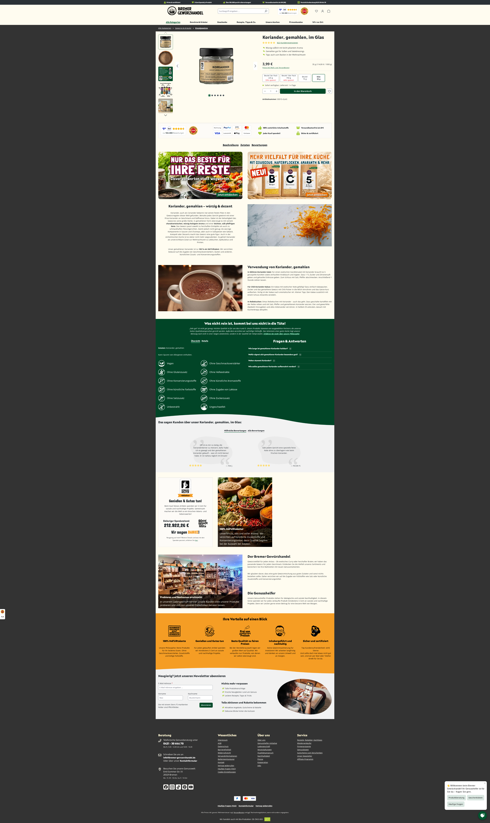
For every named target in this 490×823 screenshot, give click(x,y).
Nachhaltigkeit (264, 756)
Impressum (223, 740)
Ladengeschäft (264, 746)
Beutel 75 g (305, 77)
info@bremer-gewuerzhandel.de (179, 757)
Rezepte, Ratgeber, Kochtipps (309, 740)
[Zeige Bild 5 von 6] (220, 95)
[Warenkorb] (329, 11)
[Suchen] (266, 11)
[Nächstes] (255, 66)
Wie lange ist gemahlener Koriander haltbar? (268, 348)
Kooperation (263, 762)
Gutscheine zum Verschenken (310, 753)
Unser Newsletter (304, 756)
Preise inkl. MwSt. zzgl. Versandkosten (275, 68)
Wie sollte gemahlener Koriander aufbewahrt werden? (272, 366)
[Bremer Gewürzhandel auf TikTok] (178, 787)
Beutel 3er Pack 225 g (270, 77)
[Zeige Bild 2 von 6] (212, 95)
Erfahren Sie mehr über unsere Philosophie (281, 334)
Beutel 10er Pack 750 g (289, 77)
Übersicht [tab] (195, 341)
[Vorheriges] (177, 66)
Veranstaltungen (265, 749)
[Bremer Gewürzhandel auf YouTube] (190, 787)
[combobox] (240, 11)
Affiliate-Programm (305, 759)
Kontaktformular (188, 761)
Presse (260, 759)
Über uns (261, 740)
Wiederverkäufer (304, 743)
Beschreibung (231, 144)
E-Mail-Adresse (165, 683)
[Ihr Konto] (323, 11)
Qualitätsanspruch (265, 753)
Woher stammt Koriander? (259, 360)
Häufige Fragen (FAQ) (227, 769)
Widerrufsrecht (224, 753)
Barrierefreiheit (224, 749)
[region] (208, 74)
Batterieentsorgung (226, 759)
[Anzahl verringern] (264, 91)
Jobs (259, 765)
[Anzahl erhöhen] (276, 91)
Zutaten (245, 144)
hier (196, 540)
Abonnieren (206, 705)
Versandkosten (239, 812)
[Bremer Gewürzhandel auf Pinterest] (184, 787)
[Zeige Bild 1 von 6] (209, 95)
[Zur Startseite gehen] (185, 10)
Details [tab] (205, 341)
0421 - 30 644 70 (173, 743)
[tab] (235, 430)
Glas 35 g (318, 77)
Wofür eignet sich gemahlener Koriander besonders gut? (273, 354)
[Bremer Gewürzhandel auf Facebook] (165, 787)
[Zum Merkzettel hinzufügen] (329, 91)
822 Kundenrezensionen (287, 43)
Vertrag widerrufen (226, 765)
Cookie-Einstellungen (227, 772)
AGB (219, 743)
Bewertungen (259, 144)
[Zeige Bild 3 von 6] (215, 95)
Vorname (162, 693)
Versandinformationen (227, 756)
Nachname (192, 693)
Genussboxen (303, 749)
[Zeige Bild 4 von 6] (218, 95)
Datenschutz (223, 746)
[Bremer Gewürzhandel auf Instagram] (172, 787)
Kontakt (221, 762)
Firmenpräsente (304, 746)
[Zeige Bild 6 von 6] (223, 95)
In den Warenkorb (303, 91)
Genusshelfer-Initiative (267, 743)
